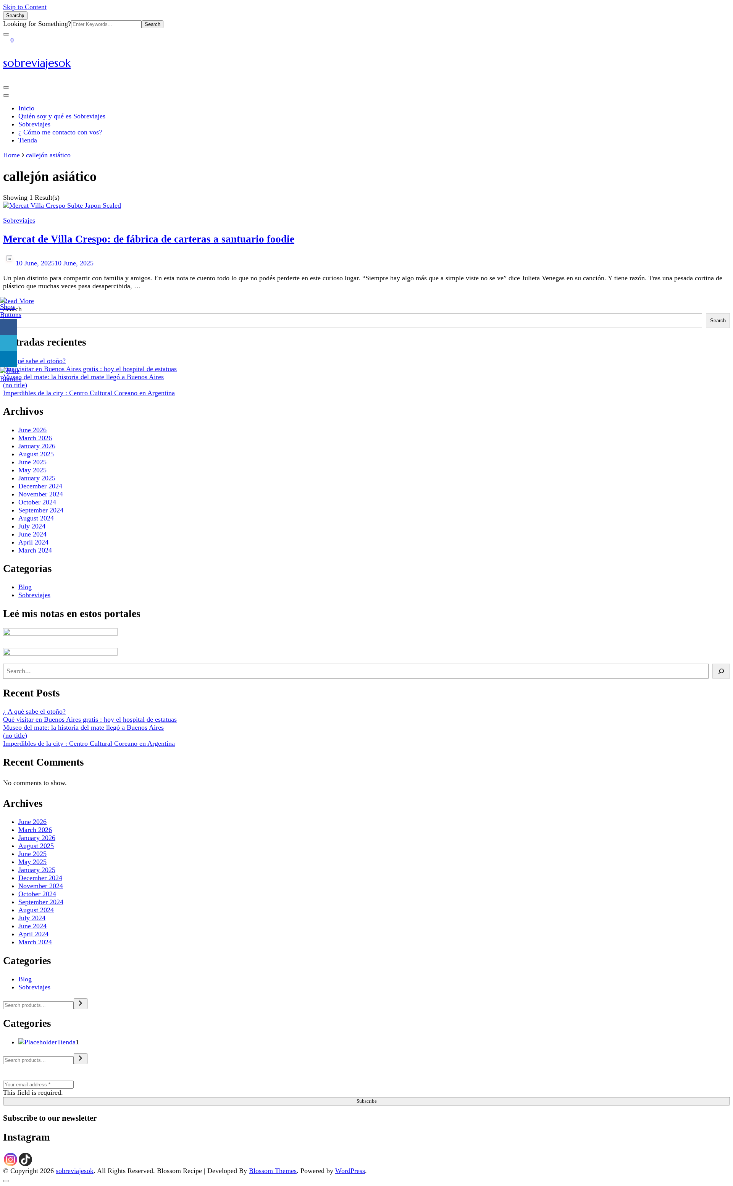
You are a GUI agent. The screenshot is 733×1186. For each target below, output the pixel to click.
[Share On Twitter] (8, 343)
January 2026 (36, 446)
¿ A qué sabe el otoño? (34, 361)
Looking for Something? (37, 23)
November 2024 (40, 494)
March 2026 (35, 438)
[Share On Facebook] (8, 327)
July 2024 (31, 526)
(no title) (15, 385)
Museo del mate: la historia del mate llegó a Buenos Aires (83, 377)
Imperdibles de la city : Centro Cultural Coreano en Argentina (89, 393)
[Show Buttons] (10, 314)
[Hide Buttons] (10, 379)
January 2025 (36, 478)
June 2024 (32, 534)
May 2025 (32, 470)
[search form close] (6, 34)
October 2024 (37, 502)
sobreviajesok (37, 63)
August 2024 (36, 518)
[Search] (721, 671)
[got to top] (6, 1181)
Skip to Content (25, 7)
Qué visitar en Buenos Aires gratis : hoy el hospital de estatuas (90, 369)
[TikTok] (25, 1159)
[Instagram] (10, 1159)
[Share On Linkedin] (8, 359)
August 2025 (36, 454)
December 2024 (40, 486)
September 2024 (40, 510)
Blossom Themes (273, 1171)
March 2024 (35, 550)
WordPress (350, 1171)
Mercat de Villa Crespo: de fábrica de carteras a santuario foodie (148, 239)
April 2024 (33, 542)
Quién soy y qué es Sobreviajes (61, 116)
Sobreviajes (34, 124)
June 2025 (32, 462)
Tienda (27, 140)
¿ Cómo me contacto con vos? (60, 132)
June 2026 (32, 430)
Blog (25, 587)
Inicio (26, 108)
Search (718, 320)
